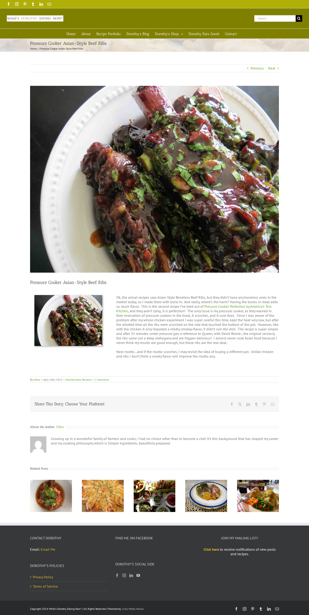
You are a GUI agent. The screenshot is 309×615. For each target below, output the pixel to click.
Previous (257, 68)
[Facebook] (117, 575)
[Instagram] (124, 575)
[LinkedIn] (131, 575)
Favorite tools (73, 379)
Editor (37, 379)
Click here (211, 549)
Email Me (48, 549)
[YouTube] (138, 575)
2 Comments (101, 379)
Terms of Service (45, 586)
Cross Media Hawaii (133, 608)
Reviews (86, 379)
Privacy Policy (43, 577)
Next (271, 68)
